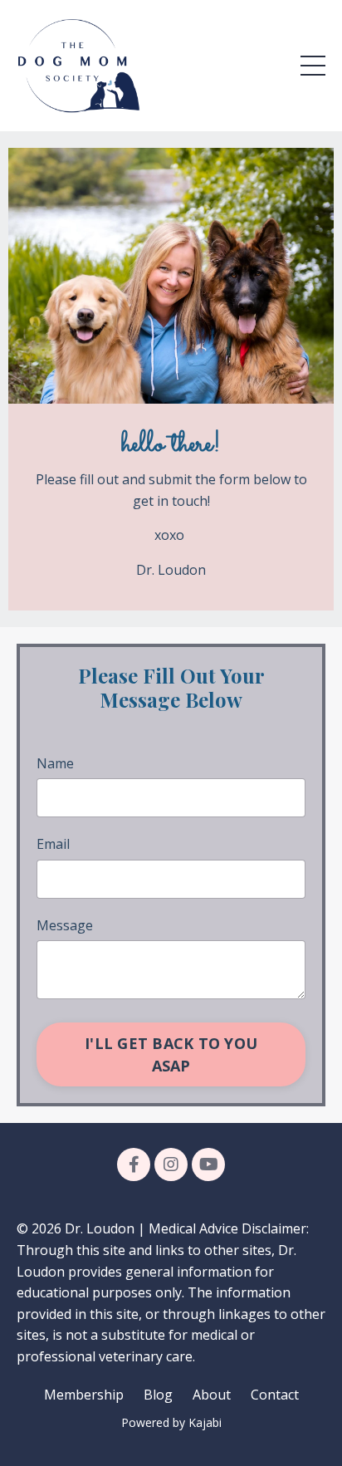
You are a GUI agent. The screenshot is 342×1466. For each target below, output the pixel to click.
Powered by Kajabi (171, 1422)
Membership (84, 1394)
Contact (275, 1394)
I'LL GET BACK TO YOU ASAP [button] (171, 1054)
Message (65, 925)
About (212, 1394)
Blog (158, 1394)
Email (53, 844)
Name (55, 763)
